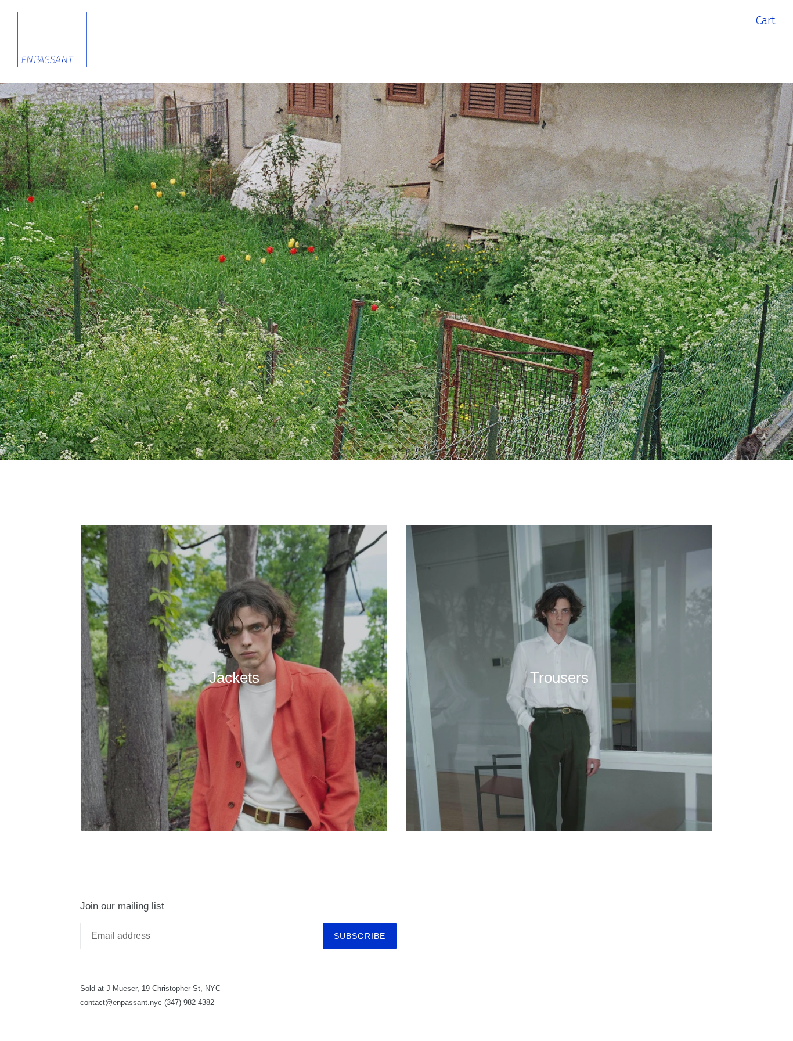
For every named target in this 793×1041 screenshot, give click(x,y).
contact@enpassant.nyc (121, 1002)
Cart (765, 20)
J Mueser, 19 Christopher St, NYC (163, 988)
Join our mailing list (122, 906)
